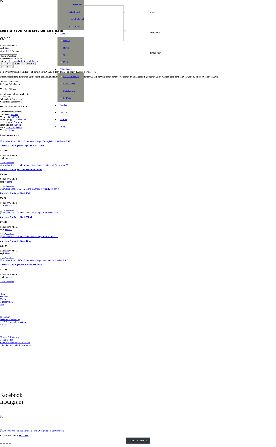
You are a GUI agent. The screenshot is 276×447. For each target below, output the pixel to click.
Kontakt (3, 324)
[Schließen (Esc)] (10, 443)
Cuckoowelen (6, 302)
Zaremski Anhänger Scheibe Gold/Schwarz (21, 169)
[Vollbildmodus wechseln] (4, 443)
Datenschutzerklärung (10, 319)
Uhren (3, 299)
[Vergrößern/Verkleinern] (1, 443)
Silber (11, 130)
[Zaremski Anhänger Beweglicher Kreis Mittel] (35, 141)
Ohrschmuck (14, 61)
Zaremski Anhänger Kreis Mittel (16, 217)
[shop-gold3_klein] (4, 423)
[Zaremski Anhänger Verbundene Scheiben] (34, 260)
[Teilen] (7, 443)
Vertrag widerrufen (138, 440)
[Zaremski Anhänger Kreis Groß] (29, 236)
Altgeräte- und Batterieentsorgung (15, 345)
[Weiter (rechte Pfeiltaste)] (4, 446)
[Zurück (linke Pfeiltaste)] (1, 446)
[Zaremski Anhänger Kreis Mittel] (29, 212)
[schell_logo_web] (95, 40)
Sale (2, 304)
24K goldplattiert (14, 127)
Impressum (5, 317)
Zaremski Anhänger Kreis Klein (15, 193)
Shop (2, 294)
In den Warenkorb (8, 56)
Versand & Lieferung (9, 337)
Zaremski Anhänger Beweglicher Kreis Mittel (22, 145)
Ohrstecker (24, 61)
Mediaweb (23, 435)
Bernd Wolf (13, 117)
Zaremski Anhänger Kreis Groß (15, 241)
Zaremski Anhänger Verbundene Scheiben (21, 264)
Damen (14, 114)
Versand (8, 48)
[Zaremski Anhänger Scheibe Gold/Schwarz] (34, 165)
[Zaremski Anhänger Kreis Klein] (29, 189)
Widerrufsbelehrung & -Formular (15, 342)
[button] (7, 163)
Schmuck (34, 61)
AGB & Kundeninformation (13, 322)
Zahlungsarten (6, 340)
